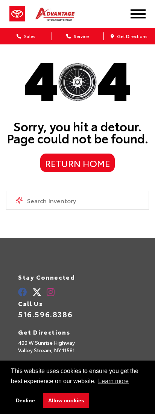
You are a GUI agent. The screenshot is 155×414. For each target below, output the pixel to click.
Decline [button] (25, 400)
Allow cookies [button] (66, 400)
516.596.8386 (45, 314)
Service (81, 36)
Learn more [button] (113, 381)
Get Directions (131, 36)
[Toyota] (17, 14)
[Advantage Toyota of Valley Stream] (62, 13)
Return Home (77, 163)
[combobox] (77, 200)
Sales (29, 36)
